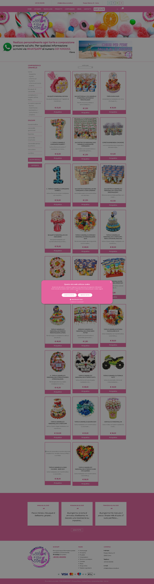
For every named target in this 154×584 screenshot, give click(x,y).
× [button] (110, 282)
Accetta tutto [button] (69, 295)
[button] (77, 299)
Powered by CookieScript (77, 302)
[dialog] (77, 292)
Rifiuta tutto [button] (85, 295)
